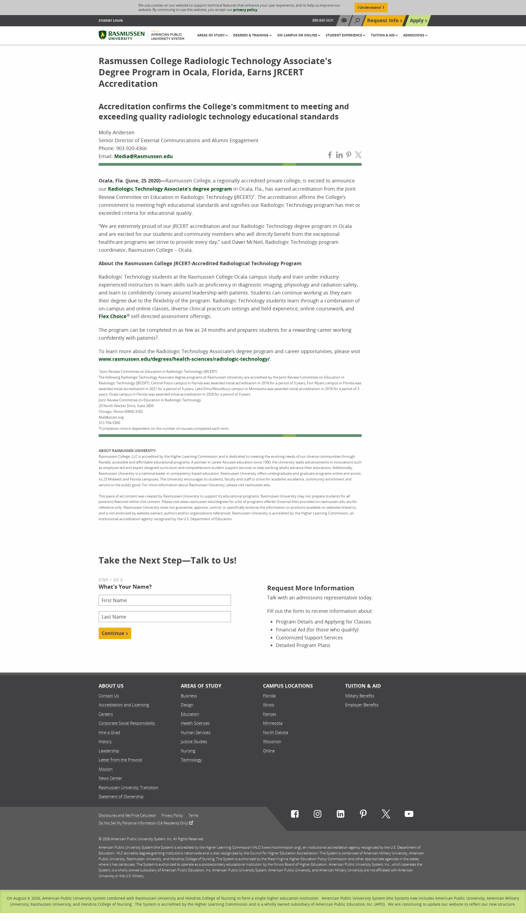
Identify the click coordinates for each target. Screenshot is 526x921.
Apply (417, 20)
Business (189, 695)
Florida (269, 695)
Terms (193, 815)
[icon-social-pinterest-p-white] (363, 815)
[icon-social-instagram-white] (317, 815)
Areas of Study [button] (211, 35)
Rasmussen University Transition (128, 787)
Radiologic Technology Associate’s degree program (170, 188)
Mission (106, 769)
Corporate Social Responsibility (127, 723)
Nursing (188, 750)
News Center (110, 778)
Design (187, 704)
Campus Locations (288, 685)
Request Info (383, 20)
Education (190, 714)
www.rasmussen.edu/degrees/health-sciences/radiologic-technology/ (184, 359)
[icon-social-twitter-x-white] (386, 815)
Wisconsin (272, 741)
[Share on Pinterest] (348, 156)
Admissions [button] (414, 35)
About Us (111, 685)
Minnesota (272, 723)
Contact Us (109, 695)
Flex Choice (113, 316)
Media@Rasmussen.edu (143, 156)
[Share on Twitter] (358, 156)
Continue (113, 633)
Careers (106, 714)
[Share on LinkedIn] (339, 156)
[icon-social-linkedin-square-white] (340, 815)
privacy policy (245, 9)
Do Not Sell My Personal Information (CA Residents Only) (143, 822)
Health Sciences (195, 723)
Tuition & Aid (363, 685)
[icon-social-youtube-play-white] (409, 815)
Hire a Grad (109, 732)
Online (269, 750)
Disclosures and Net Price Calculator (127, 815)
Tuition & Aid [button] (383, 35)
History (105, 741)
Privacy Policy (172, 815)
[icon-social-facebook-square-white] (294, 815)
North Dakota (275, 732)
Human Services (195, 732)
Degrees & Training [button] (251, 35)
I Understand (369, 7)
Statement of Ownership (121, 796)
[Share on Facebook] (330, 156)
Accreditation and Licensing (124, 704)
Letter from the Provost (120, 759)
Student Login (111, 20)
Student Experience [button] (344, 35)
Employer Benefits (361, 704)
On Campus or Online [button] (297, 35)
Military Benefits (359, 695)
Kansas (269, 714)
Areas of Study (201, 685)
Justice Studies (194, 741)
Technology (191, 759)
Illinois (268, 704)
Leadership (109, 750)
